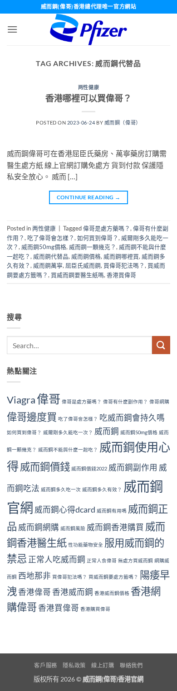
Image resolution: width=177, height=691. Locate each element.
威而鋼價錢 (45, 467)
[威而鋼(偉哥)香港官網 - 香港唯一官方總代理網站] (88, 29)
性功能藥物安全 (85, 544)
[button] (12, 29)
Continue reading (89, 197)
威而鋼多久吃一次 (61, 489)
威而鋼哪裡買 (121, 256)
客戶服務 (45, 665)
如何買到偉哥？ (97, 237)
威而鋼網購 (38, 527)
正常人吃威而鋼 (56, 559)
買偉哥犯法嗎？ (124, 265)
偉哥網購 (159, 401)
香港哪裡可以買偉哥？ (88, 98)
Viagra (21, 399)
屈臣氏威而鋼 (83, 265)
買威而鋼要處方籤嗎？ (113, 577)
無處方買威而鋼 (135, 560)
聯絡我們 (131, 665)
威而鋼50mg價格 (43, 246)
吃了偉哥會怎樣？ (50, 237)
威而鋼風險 (72, 528)
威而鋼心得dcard (64, 509)
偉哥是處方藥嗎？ (106, 228)
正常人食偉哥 (102, 560)
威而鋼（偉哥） (122, 122)
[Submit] (161, 345)
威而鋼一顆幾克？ (92, 246)
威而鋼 (106, 431)
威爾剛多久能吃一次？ (68, 432)
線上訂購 (102, 665)
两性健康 (88, 87)
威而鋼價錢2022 (89, 468)
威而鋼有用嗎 (112, 510)
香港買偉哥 (121, 274)
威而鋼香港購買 (115, 527)
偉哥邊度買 (32, 417)
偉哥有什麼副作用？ (125, 401)
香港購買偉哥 (95, 609)
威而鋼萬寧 (48, 265)
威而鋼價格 (86, 256)
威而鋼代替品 (51, 256)
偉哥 (48, 399)
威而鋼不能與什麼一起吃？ (68, 449)
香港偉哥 (34, 592)
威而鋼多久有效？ (102, 489)
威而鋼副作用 (132, 467)
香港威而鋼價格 (111, 593)
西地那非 (34, 576)
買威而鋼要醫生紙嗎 (77, 274)
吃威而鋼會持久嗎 (132, 417)
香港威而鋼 (72, 592)
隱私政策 (74, 665)
